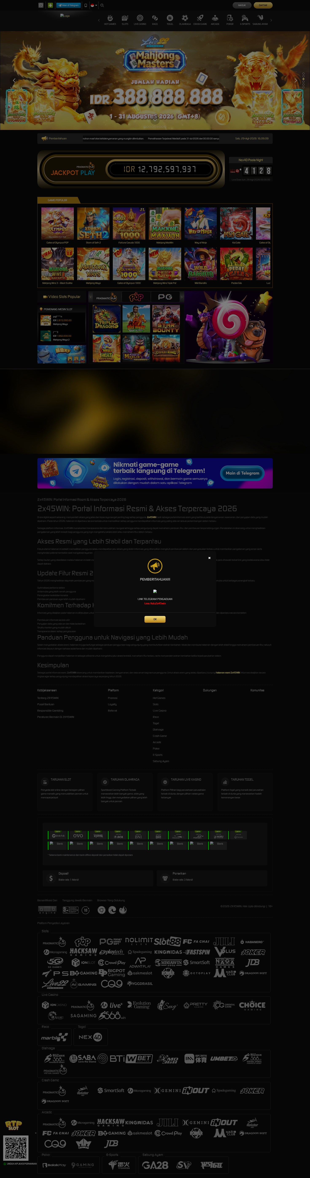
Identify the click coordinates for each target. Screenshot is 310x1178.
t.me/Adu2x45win (155, 603)
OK (155, 619)
